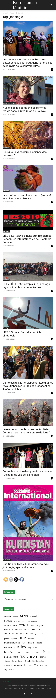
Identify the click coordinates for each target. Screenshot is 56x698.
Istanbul (30, 643)
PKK (22, 656)
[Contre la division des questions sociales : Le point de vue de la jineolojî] (28, 455)
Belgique (6, 231)
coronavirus (10, 625)
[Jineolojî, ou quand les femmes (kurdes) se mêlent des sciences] (28, 178)
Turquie (38, 665)
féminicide (36, 629)
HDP (22, 638)
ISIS (24, 642)
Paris (46, 651)
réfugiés (7, 661)
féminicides (11, 633)
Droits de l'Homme (9, 103)
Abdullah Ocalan (11, 616)
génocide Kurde (40, 634)
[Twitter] (31, 693)
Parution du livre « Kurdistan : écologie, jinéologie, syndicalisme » (26, 565)
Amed (33, 616)
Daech (7, 629)
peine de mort (11, 657)
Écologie (6, 378)
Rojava (42, 656)
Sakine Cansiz (17, 661)
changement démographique (25, 621)
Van (46, 665)
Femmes (6, 55)
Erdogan (14, 629)
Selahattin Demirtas (34, 661)
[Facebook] (24, 693)
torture (28, 665)
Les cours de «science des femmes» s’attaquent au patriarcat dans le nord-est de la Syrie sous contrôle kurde (27, 63)
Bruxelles (42, 617)
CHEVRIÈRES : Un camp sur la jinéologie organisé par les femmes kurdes (27, 285)
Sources (6, 682)
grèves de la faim (26, 634)
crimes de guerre (37, 625)
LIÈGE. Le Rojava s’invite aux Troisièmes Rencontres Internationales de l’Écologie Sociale (27, 239)
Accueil (5, 13)
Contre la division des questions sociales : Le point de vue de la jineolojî (27, 473)
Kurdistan (6, 560)
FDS (20, 629)
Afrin (24, 616)
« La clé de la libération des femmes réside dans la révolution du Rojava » (25, 109)
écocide (11, 669)
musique (21, 652)
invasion (31, 639)
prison (31, 656)
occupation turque (33, 652)
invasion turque (12, 642)
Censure (8, 621)
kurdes (20, 646)
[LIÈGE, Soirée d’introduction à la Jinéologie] (28, 313)
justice (39, 642)
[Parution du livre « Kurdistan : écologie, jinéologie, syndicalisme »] (28, 523)
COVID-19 (23, 625)
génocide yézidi (10, 638)
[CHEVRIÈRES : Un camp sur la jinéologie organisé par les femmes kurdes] (28, 266)
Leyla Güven (10, 652)
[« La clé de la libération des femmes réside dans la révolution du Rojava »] (28, 90)
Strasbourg (8, 665)
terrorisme (18, 665)
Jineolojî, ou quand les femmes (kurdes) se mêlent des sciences (27, 197)
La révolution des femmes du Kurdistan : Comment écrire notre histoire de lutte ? (27, 431)
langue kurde (32, 648)
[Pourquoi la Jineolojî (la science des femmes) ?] (28, 135)
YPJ (5, 669)
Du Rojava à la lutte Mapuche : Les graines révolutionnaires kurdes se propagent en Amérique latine (28, 386)
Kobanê (8, 647)
